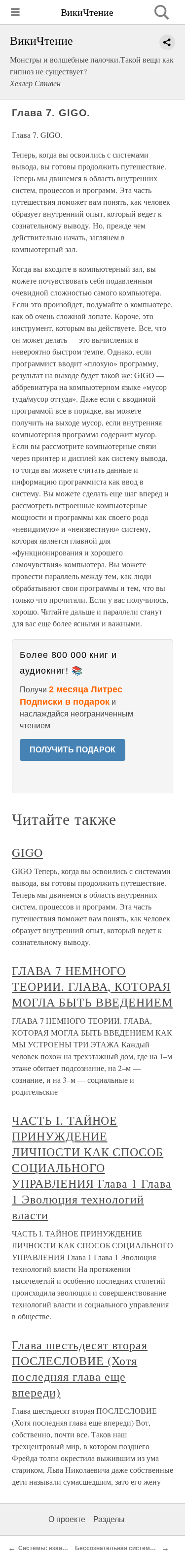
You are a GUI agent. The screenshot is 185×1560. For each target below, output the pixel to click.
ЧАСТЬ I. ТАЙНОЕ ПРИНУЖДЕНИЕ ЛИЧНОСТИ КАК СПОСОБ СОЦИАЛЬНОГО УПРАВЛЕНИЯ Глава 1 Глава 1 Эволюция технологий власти (92, 1167)
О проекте (66, 1519)
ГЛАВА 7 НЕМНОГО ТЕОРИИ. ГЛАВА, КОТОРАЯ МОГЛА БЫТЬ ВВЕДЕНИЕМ (92, 986)
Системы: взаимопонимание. (61, 1548)
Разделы (109, 1519)
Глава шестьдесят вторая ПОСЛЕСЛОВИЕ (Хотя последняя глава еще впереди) (80, 1368)
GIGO (27, 852)
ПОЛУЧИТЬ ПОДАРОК (72, 750)
